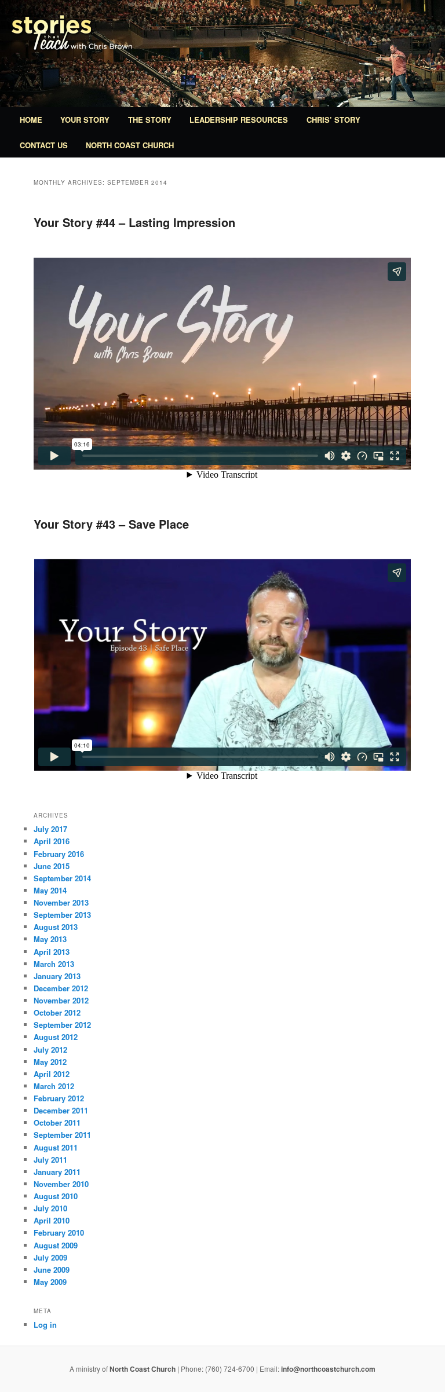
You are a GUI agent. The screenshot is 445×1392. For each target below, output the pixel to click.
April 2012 (52, 1073)
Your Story (85, 119)
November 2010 (61, 1183)
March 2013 (54, 963)
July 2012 (50, 1049)
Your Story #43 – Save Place (111, 523)
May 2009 (50, 1281)
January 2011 (57, 1171)
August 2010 (56, 1195)
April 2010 (52, 1220)
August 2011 (56, 1147)
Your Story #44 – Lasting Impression (134, 222)
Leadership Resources (238, 119)
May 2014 (50, 890)
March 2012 (54, 1085)
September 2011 (62, 1134)
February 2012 (59, 1098)
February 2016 (59, 853)
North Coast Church (130, 145)
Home (31, 119)
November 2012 (61, 1000)
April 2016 (52, 841)
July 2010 (50, 1208)
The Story (150, 119)
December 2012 (61, 988)
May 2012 (50, 1061)
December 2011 (61, 1110)
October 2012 (57, 1012)
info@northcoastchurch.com (328, 1369)
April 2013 (52, 951)
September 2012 (62, 1024)
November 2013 (61, 902)
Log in (45, 1324)
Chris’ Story (333, 119)
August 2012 (56, 1036)
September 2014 (62, 878)
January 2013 (57, 975)
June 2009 (52, 1269)
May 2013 (50, 938)
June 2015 (52, 865)
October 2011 (57, 1122)
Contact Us (44, 145)
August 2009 (56, 1245)
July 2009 (50, 1257)
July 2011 (50, 1159)
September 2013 (62, 914)
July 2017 (50, 828)
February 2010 (59, 1232)
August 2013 (56, 926)
